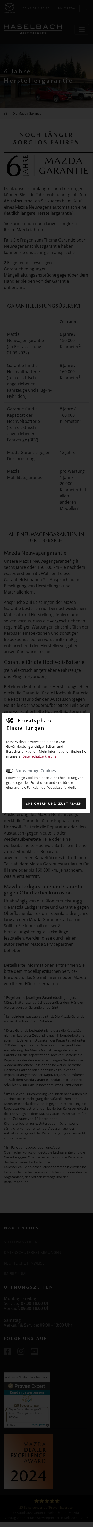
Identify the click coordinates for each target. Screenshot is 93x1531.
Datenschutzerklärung (39, 756)
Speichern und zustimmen (54, 803)
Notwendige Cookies (35, 770)
